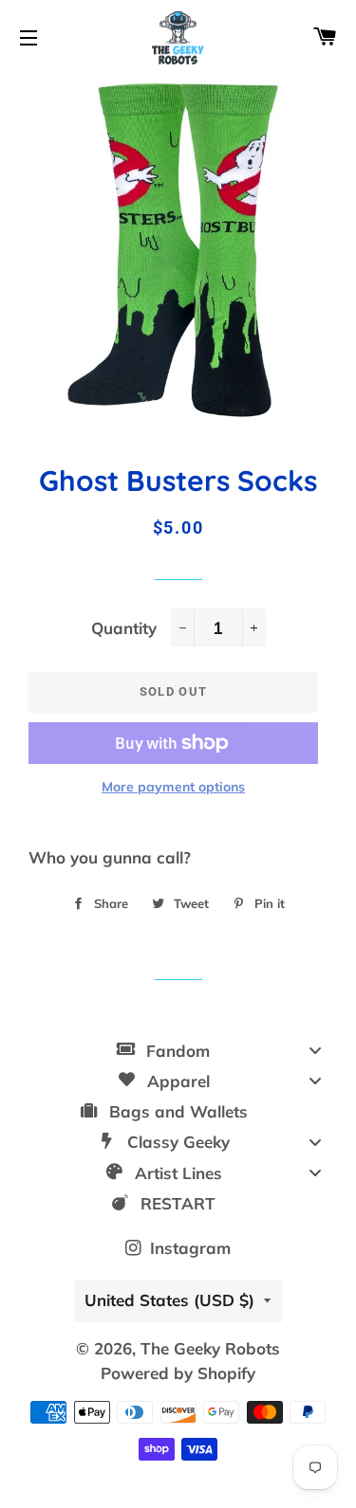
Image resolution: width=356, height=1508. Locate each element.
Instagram (188, 1248)
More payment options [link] (173, 786)
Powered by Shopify (178, 1373)
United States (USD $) (169, 1300)
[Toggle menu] (315, 1051)
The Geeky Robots (210, 1348)
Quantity (124, 628)
